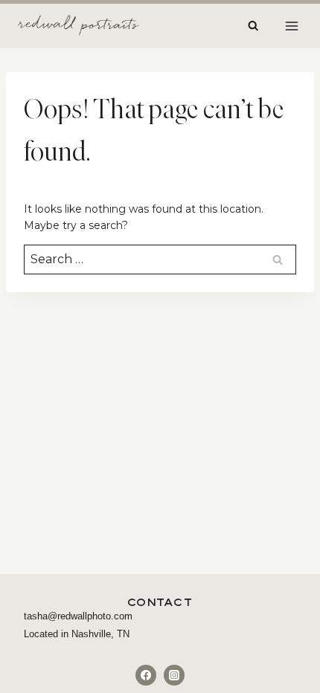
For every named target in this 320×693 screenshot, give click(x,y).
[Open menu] (291, 25)
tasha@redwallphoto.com (78, 616)
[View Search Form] (253, 26)
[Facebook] (145, 675)
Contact (160, 601)
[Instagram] (174, 675)
